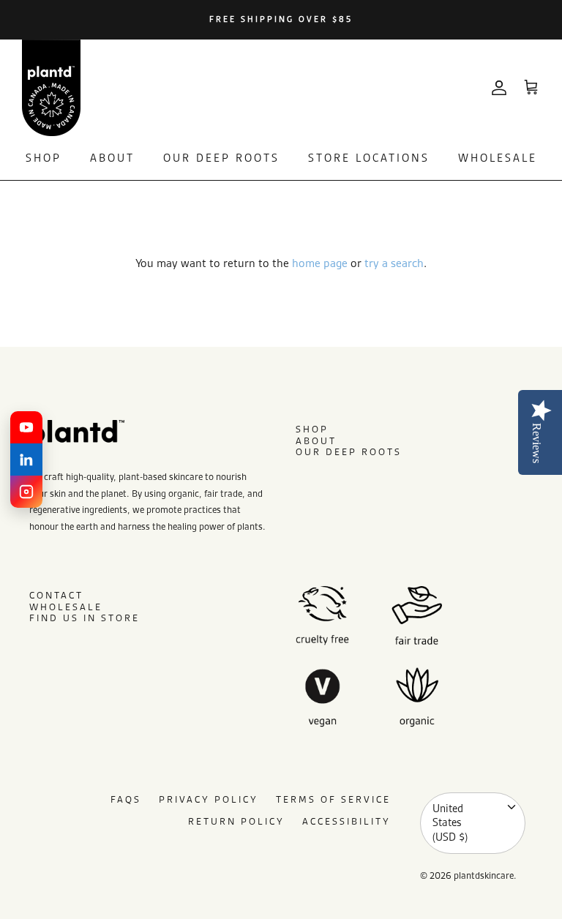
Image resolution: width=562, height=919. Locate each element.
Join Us (171, 601)
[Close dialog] (482, 352)
